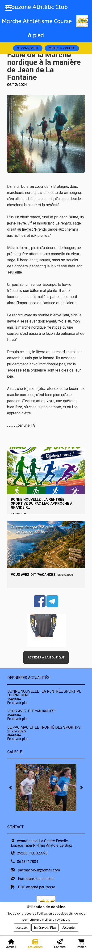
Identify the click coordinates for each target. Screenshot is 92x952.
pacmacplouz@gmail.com (39, 870)
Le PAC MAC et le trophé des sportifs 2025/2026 (44, 729)
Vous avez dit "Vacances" (33, 575)
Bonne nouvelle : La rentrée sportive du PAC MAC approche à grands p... (41, 504)
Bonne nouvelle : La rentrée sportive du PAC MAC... (44, 693)
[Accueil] (84, 21)
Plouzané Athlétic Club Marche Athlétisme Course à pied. (37, 21)
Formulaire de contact (36, 878)
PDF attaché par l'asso (36, 887)
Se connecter (27, 48)
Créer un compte (62, 48)
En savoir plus (17, 703)
